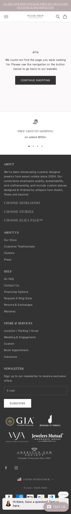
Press (7, 259)
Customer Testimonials (19, 246)
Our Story (10, 240)
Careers (9, 253)
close (63, 494)
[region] (35, 129)
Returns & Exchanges (18, 304)
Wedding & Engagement (20, 337)
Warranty (10, 311)
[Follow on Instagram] (16, 468)
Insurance (10, 357)
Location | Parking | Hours (21, 330)
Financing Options (16, 292)
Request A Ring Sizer (18, 298)
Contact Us (11, 285)
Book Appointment (16, 350)
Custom (9, 343)
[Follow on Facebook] (6, 468)
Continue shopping (35, 80)
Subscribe (17, 403)
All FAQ (9, 279)
